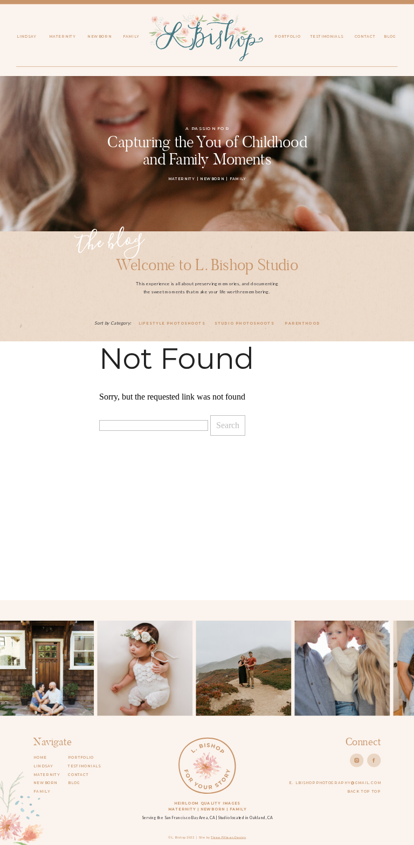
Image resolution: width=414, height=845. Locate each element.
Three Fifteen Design (228, 837)
